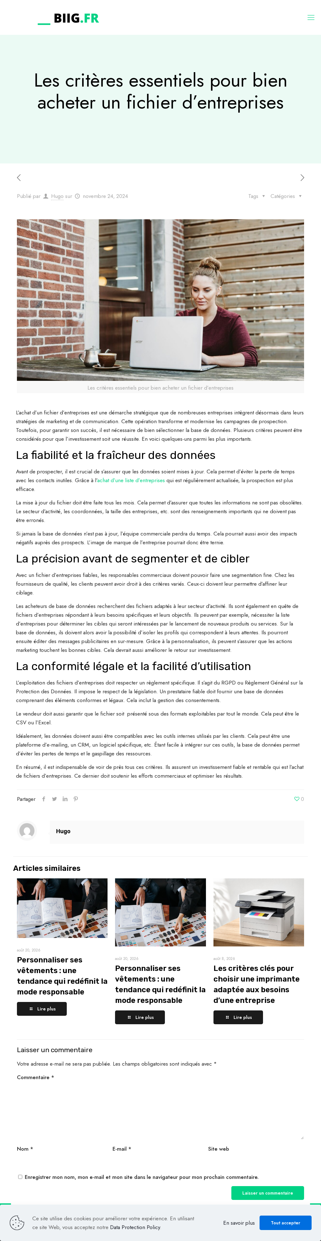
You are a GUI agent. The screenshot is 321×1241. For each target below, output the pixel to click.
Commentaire (35, 1077)
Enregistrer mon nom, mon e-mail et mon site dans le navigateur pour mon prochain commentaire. (142, 1177)
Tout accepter (285, 1223)
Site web (218, 1149)
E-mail (122, 1149)
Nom (25, 1149)
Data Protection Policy (135, 1227)
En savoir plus (239, 1223)
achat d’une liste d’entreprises (131, 480)
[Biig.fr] (68, 17)
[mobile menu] (311, 17)
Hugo (57, 196)
